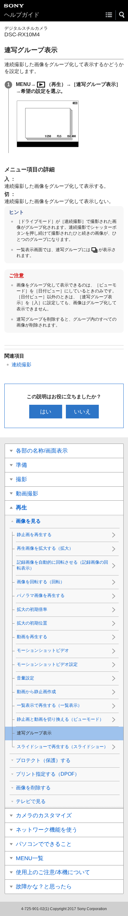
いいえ (82, 411)
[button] (122, 15)
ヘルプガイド (21, 14)
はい (45, 411)
